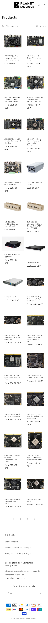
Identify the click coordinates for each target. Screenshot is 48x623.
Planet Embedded (20, 618)
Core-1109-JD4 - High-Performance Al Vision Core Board (34, 299)
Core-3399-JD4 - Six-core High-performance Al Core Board (35, 416)
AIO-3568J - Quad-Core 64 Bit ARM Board (12, 183)
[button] (3, 5)
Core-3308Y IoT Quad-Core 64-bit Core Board (35, 377)
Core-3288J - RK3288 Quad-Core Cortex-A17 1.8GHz (12, 378)
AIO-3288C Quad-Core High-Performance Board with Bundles (12, 99)
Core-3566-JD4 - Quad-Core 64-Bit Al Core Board (12, 501)
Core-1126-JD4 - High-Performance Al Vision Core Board (12, 337)
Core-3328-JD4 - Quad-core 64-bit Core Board (12, 415)
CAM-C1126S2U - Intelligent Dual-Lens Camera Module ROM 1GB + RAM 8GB (34, 225)
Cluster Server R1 (33, 262)
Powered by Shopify (31, 618)
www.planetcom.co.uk (25, 571)
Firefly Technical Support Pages (18, 553)
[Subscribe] (40, 593)
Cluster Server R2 (10, 297)
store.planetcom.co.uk (15, 578)
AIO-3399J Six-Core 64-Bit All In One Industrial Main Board (12, 141)
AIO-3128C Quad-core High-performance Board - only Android (11, 58)
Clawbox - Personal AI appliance (12, 256)
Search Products (12, 542)
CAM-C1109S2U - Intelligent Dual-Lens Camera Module (11, 224)
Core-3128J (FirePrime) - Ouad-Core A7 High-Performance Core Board (35, 338)
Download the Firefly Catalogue (18, 547)
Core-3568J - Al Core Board (34, 500)
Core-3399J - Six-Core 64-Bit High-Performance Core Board (12, 459)
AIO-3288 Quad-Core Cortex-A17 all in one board (34, 58)
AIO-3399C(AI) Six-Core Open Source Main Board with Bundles (35, 99)
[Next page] (34, 519)
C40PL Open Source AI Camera (34, 183)
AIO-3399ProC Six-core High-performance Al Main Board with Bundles (35, 142)
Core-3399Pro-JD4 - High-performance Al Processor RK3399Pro (34, 458)
